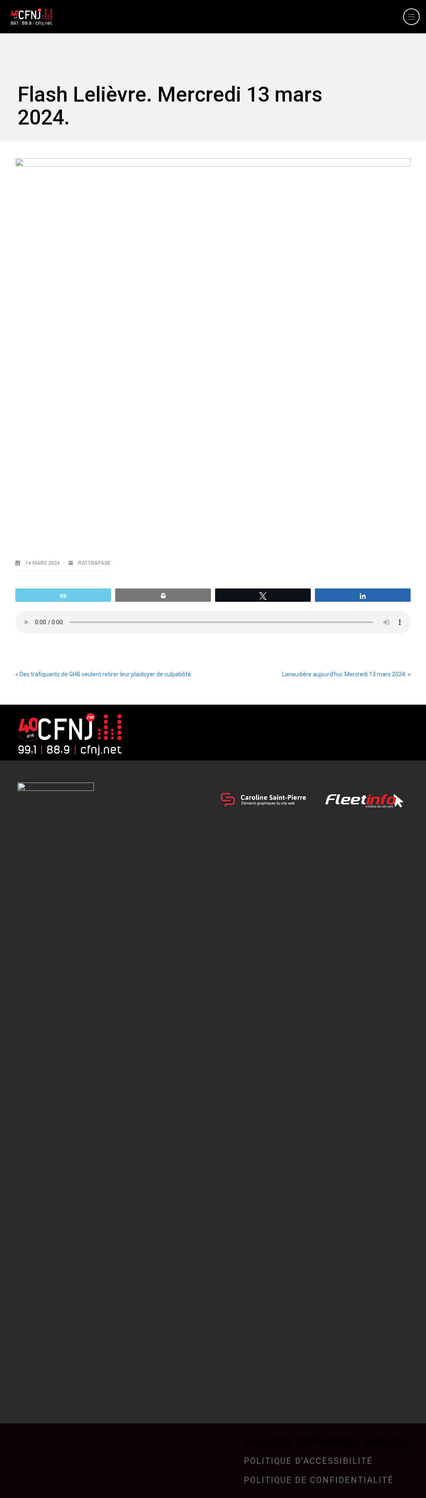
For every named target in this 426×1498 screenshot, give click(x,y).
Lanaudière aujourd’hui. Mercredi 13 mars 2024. (344, 674)
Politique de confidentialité (319, 1480)
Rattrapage (94, 563)
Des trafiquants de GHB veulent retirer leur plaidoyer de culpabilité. (106, 674)
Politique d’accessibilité (308, 1461)
